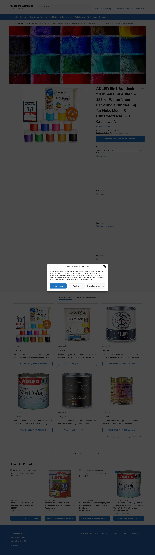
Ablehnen (76, 286)
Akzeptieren (58, 286)
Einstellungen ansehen (95, 286)
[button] (104, 267)
